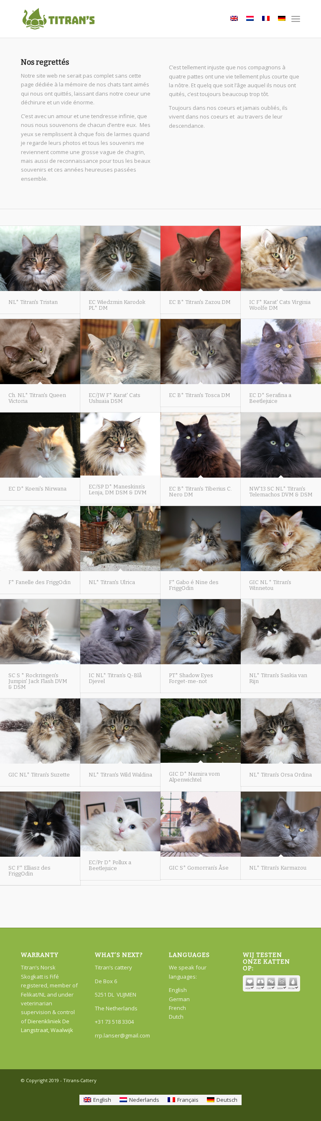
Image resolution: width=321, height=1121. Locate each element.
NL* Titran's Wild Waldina (120, 775)
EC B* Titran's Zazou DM (200, 302)
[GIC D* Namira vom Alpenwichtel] (200, 730)
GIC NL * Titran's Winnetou (270, 585)
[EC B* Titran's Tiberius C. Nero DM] (200, 444)
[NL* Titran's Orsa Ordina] (281, 730)
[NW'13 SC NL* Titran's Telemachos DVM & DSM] (281, 444)
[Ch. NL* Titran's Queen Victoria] (40, 351)
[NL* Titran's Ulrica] (120, 538)
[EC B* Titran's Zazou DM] (200, 258)
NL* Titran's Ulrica (112, 582)
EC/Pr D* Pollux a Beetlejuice (110, 865)
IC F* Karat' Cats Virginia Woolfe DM (280, 305)
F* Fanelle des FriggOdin (39, 582)
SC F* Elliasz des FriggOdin (29, 871)
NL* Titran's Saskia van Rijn (278, 678)
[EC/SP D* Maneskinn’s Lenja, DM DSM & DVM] (120, 443)
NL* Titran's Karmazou (277, 868)
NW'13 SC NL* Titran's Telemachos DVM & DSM (281, 492)
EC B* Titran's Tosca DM (199, 395)
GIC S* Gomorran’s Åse (199, 868)
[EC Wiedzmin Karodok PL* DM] (120, 258)
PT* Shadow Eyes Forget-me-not (191, 678)
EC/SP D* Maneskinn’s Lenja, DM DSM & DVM (118, 489)
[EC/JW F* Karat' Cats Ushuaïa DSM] (120, 351)
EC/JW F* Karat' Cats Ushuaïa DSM (114, 398)
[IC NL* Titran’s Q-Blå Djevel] (120, 631)
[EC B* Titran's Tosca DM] (200, 351)
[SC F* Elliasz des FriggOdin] (40, 824)
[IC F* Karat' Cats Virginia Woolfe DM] (281, 258)
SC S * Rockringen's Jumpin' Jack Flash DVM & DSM (37, 681)
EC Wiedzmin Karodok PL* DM (117, 305)
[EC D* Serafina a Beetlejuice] (281, 351)
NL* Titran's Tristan (33, 302)
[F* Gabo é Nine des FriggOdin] (200, 538)
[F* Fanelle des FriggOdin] (40, 538)
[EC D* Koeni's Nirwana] (40, 444)
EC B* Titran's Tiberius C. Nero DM (200, 492)
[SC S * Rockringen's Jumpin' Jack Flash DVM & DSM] (40, 631)
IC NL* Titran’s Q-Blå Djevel (115, 678)
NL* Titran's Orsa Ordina (280, 775)
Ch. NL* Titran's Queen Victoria (37, 398)
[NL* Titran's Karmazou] (281, 824)
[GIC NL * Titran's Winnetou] (281, 538)
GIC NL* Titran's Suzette (39, 775)
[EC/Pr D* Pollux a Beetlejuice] (120, 821)
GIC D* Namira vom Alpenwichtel (194, 777)
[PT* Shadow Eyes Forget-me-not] (200, 631)
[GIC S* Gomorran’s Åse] (200, 824)
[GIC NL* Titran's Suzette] (40, 730)
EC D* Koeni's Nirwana (37, 489)
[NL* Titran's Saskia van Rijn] (281, 631)
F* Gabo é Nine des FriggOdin (194, 585)
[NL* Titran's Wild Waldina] (120, 730)
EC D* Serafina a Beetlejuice (270, 398)
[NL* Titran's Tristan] (40, 258)
